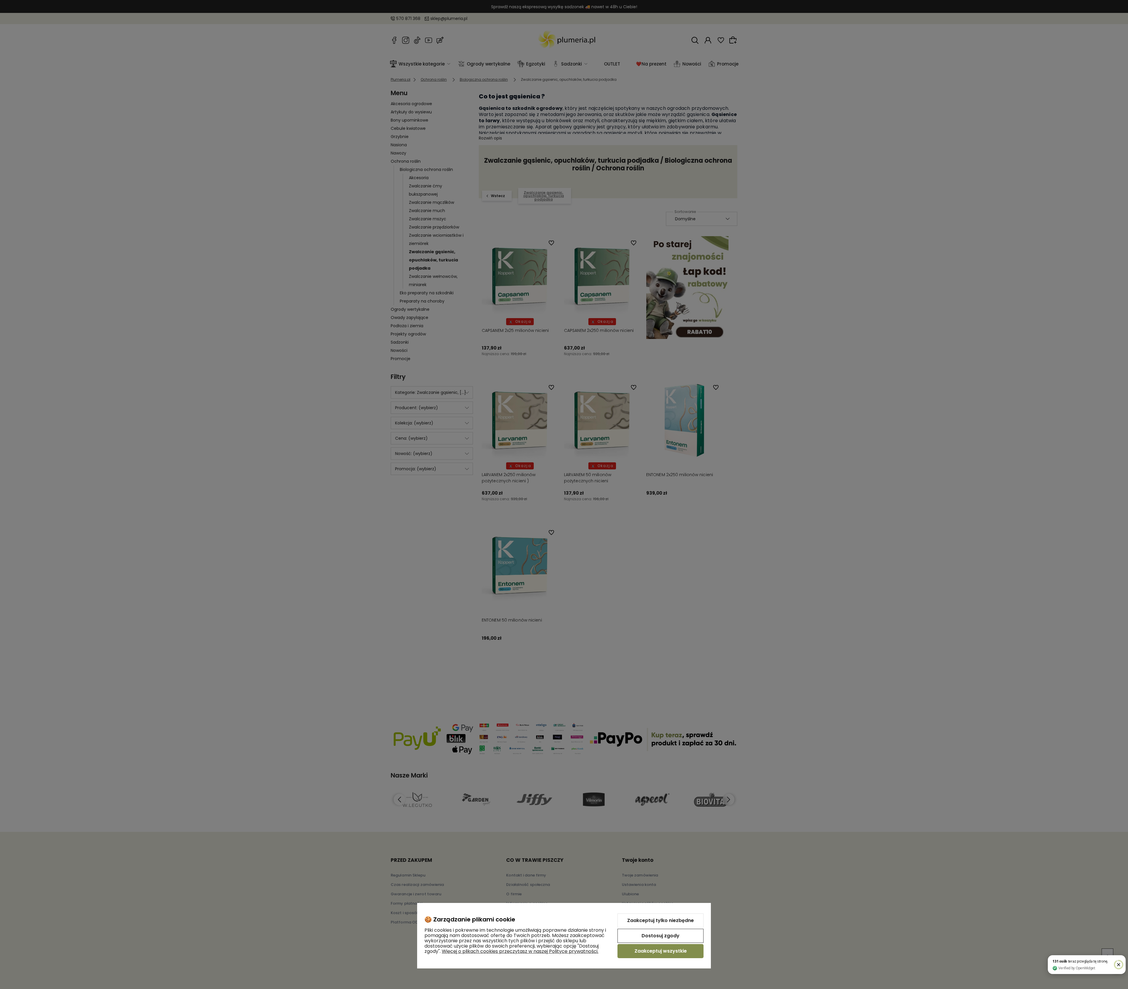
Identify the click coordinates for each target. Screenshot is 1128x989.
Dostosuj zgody (660, 935)
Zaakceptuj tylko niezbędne (660, 920)
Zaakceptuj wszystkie (660, 951)
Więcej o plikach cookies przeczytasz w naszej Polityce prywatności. (520, 951)
